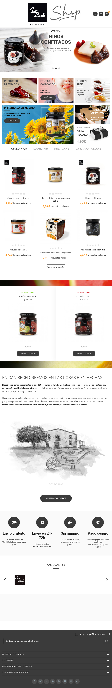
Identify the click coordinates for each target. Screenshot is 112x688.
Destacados (19, 149)
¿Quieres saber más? (56, 498)
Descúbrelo (12, 120)
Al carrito (9, 176)
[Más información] (21, 176)
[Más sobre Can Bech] (20, 580)
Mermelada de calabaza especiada (55, 252)
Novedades (40, 149)
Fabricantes (56, 564)
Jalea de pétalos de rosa (18, 198)
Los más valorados (88, 149)
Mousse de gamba (18, 250)
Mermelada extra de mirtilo (93, 250)
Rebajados (61, 149)
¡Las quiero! (56, 65)
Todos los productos (56, 267)
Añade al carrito (28, 354)
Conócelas (48, 97)
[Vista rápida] (15, 176)
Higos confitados (93, 198)
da (107, 634)
